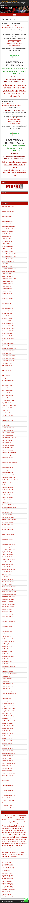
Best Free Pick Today (7, 291)
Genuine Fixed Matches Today (9, 504)
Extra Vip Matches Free (7, 417)
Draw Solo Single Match (7, 390)
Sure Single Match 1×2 (7, 743)
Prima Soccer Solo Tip (7, 624)
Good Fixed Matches (16, 832)
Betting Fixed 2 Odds (7, 321)
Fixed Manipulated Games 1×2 (9, 437)
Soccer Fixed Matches (12, 841)
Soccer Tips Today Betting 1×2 (9, 693)
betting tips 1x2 (11, 822)
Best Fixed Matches (16, 820)
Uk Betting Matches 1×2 (7, 778)
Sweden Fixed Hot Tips (7, 750)
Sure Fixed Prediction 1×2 (8, 725)
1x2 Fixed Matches (6, 872)
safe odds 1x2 (13, 839)
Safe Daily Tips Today (7, 651)
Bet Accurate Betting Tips (8, 311)
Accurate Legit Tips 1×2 (7, 258)
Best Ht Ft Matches (6, 296)
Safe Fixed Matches (6, 653)
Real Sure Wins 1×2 (6, 636)
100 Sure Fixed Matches (14, 40)
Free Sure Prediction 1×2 (8, 492)
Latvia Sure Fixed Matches (8, 561)
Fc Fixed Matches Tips (7, 420)
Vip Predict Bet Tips (6, 798)
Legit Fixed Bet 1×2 (6, 566)
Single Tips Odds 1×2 (7, 678)
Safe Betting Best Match (7, 644)
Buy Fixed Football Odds (7, 888)
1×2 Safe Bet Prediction (7, 246)
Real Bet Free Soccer (7, 626)
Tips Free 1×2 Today (7, 758)
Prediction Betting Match (7, 886)
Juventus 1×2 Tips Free (7, 547)
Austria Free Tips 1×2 (7, 273)
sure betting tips (23, 843)
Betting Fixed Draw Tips (7, 323)
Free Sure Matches (13, 830)
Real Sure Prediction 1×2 (8, 634)
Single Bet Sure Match (7, 881)
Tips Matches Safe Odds (8, 760)
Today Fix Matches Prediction (9, 763)
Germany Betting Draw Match (9, 507)
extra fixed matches (12, 824)
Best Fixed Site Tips (6, 286)
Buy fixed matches (6, 892)
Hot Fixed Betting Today (7, 524)
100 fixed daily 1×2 (19, 88)
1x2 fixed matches (9, 815)
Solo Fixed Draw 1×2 (7, 696)
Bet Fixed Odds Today (7, 313)
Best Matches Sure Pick (7, 298)
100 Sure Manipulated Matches (9, 229)
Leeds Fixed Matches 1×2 (8, 564)
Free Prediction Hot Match (8, 487)
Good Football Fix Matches (8, 517)
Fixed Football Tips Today (8, 875)
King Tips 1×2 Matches (7, 554)
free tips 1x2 (22, 830)
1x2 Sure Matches (6, 817)
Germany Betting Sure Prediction (9, 509)
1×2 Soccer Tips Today (7, 248)
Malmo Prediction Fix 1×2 (8, 581)
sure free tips (18, 850)
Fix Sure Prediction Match (8, 427)
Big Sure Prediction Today (8, 343)
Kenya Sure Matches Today (8, 549)
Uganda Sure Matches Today (11, 24)
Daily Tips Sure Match (7, 378)
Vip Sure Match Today (7, 805)
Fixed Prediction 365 (6, 442)
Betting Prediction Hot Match (8, 328)
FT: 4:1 (19, 150)
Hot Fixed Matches (6, 870)
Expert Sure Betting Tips (7, 412)
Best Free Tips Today (7, 293)
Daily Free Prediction (7, 365)
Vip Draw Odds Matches (7, 790)
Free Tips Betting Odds (7, 497)
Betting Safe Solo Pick (7, 333)
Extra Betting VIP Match (7, 878)
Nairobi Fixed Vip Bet (7, 609)
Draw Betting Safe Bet (7, 873)
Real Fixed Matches (6, 629)
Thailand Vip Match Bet (7, 755)
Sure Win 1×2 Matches (7, 745)
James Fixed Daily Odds (7, 539)
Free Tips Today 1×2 (7, 502)
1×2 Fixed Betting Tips (7, 241)
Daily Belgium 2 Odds (7, 363)
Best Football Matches (7, 288)
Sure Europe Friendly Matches (9, 721)
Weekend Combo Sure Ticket (9, 808)
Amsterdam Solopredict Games (9, 268)
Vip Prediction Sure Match (8, 803)
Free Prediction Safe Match (8, 489)
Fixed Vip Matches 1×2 (7, 450)
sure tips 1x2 (8, 854)
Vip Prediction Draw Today (8, 800)
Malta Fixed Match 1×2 (7, 584)
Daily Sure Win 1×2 (6, 375)
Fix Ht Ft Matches (6, 425)
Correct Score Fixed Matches (9, 358)
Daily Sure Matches (19, 821)
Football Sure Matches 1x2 (8, 884)
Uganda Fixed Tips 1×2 (9, 102)
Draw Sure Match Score (7, 395)
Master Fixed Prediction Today (9, 594)
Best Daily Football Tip (7, 283)
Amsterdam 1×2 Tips (7, 266)
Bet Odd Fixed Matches (7, 316)
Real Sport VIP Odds (7, 631)
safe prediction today (21, 839)
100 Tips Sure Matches (7, 234)
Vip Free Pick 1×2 (6, 793)
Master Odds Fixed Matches (8, 596)
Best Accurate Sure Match (8, 869)
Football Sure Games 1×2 (8, 475)
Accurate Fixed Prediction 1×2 (9, 253)
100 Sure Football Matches (8, 224)
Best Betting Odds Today (8, 281)
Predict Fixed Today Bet (7, 616)
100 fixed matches (15, 817)
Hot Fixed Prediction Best (8, 527)
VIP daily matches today (7, 896)
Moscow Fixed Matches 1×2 (8, 604)
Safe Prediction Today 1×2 (8, 663)
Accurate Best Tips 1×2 (7, 251)
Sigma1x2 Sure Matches (7, 671)
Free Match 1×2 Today (7, 485)
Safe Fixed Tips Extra (7, 661)
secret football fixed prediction (9, 668)
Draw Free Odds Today (7, 388)
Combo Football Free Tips (8, 867)
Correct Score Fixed (6, 353)
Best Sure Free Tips (6, 306)
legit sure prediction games (11, 162)
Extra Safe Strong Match (7, 415)
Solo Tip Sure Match (6, 698)
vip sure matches (12, 856)
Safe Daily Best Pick (7, 648)
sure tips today (17, 854)
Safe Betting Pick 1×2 (7, 646)
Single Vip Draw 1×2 (6, 681)
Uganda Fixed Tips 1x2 (8, 105)
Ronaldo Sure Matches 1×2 (8, 641)
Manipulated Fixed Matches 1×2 (9, 586)
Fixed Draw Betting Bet (7, 435)
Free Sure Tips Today (7, 494)
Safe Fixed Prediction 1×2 (8, 656)
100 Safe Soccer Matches (8, 219)
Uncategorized (5, 780)
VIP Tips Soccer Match (7, 864)
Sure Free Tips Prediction (8, 728)
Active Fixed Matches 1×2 (8, 261)
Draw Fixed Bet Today (7, 385)
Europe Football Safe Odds (8, 880)
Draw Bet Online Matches (8, 383)
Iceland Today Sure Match (8, 537)
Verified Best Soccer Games (8, 889)
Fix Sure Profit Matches (7, 430)
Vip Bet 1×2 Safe (6, 788)
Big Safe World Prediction (8, 340)
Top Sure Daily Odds (6, 862)
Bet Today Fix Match (7, 318)
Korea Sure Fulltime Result (8, 557)
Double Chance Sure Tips (8, 380)
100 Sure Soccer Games (7, 231)
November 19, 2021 (12, 25)
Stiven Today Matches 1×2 (8, 701)
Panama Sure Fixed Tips (7, 614)
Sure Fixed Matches (12, 845)
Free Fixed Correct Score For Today (10, 480)
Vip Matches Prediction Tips (8, 795)
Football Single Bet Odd (7, 467)
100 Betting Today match (8, 206)
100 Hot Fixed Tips (6, 214)
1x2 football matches (21, 815)
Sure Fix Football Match (7, 723)
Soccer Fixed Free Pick (7, 686)
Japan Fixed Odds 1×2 (7, 542)
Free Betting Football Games (8, 477)
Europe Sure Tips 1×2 (7, 410)
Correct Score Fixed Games (8, 355)
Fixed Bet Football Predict (8, 432)
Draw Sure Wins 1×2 (6, 398)
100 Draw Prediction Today (8, 211)
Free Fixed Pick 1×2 (6, 482)
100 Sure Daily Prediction (7, 865)
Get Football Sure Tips (7, 512)
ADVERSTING (5, 263)
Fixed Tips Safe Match (7, 447)
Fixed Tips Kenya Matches (8, 445)
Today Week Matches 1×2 (8, 770)
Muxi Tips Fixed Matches (8, 606)
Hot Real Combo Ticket (7, 529)
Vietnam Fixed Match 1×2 (8, 785)
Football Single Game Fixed (8, 470)
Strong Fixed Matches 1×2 (8, 703)
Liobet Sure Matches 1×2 (8, 579)
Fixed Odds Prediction (7, 440)
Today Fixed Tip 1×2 (6, 765)
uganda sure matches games (12, 85)
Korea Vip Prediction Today (8, 559)
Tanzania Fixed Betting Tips (8, 753)
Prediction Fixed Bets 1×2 (8, 619)
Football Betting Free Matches (9, 452)
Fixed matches (21, 824)
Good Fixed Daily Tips (7, 514)
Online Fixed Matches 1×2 (8, 611)
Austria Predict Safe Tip (7, 276)
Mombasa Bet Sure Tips (7, 601)
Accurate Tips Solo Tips (7, 883)
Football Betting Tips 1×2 (8, 455)
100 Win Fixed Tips (6, 236)
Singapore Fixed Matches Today (9, 673)
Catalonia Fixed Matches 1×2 (9, 348)
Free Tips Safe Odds (7, 499)
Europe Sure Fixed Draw (7, 407)
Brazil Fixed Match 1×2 (7, 345)
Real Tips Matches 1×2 (7, 639)
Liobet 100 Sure (5, 576)
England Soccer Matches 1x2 (8, 877)
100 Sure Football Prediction (8, 226)
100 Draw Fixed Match (7, 209)
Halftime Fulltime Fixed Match (14, 43)
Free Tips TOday (7, 832)
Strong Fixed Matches (12, 843)
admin (4, 25)
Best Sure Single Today (7, 308)
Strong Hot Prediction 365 (8, 706)
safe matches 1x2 (5, 839)
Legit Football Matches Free (8, 569)
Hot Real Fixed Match (7, 532)
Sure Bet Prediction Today (8, 716)
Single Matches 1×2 (6, 676)
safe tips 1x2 (4, 841)
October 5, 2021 (11, 103)
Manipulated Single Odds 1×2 (9, 591)
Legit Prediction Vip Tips (7, 571)
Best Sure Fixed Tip (6, 303)
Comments (21, 27)
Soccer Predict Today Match (8, 691)
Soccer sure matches (7, 894)
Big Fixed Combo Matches (14, 41)
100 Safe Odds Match (7, 216)
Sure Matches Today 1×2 (8, 733)
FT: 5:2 (19, 73)
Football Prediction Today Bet (9, 465)
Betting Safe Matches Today (8, 330)
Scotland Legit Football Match (9, 666)
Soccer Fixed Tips (6, 688)
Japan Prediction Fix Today (8, 544)
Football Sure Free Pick (7, 472)
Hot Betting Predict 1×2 (7, 522)
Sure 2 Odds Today (6, 713)
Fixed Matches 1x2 (9, 826)
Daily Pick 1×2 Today (7, 370)
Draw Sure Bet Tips (6, 393)
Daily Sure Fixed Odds (14, 45)
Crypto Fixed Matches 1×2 (8, 360)
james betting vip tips (10, 91)
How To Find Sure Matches (8, 534)
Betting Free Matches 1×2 (8, 325)
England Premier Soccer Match (9, 402)
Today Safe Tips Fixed (7, 768)
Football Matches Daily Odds (8, 460)
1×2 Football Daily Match (8, 243)
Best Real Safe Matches (7, 301)
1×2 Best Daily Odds (7, 238)
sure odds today (13, 852)
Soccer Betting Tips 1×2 (7, 683)
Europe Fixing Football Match (9, 405)
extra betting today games (12, 170)
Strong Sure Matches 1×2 (8, 711)
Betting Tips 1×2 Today (7, 335)
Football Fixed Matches (7, 457)
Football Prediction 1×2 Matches (9, 462)
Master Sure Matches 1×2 (8, 599)
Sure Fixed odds (14, 848)
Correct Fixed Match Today (8, 350)
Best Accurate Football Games (9, 278)
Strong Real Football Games (8, 708)
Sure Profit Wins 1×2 (7, 740)
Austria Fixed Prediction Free (8, 271)
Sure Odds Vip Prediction (8, 735)
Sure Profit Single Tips (7, 738)
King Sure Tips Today (7, 552)
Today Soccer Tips (6, 891)
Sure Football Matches (10, 850)
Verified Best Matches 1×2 (8, 783)
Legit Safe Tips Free (6, 574)
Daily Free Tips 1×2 (6, 368)
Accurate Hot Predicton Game (9, 256)
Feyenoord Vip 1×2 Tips (7, 422)
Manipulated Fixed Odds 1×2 (8, 589)
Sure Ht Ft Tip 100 (6, 730)
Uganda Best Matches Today (10, 27)
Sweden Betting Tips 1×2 (8, 748)
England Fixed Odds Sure (8, 400)
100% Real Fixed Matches (8, 1)
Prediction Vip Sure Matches (8, 621)
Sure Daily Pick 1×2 (6, 718)
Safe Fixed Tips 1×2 (6, 658)
